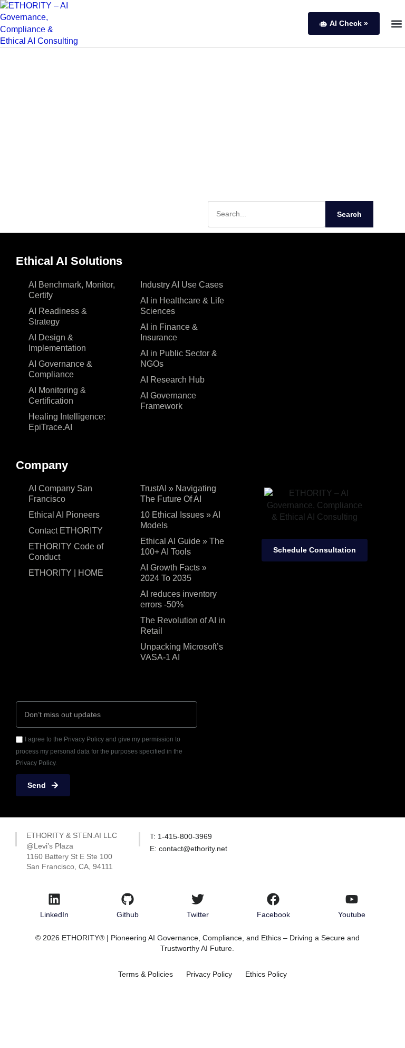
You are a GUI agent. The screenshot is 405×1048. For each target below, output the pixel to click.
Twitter (198, 914)
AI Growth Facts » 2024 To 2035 (173, 573)
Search (349, 214)
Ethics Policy (266, 974)
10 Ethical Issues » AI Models (180, 520)
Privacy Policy (209, 974)
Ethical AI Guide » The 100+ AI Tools (182, 546)
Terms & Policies (145, 974)
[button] (396, 23)
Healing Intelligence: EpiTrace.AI (66, 422)
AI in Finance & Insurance (169, 332)
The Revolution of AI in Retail (182, 625)
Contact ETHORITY (65, 530)
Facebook (273, 914)
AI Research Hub (172, 379)
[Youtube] (351, 899)
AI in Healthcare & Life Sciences (182, 306)
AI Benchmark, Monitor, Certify (71, 290)
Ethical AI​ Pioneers (64, 514)
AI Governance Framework (168, 401)
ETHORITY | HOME (65, 572)
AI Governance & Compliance (60, 369)
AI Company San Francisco (60, 493)
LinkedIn (54, 914)
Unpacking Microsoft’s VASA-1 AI (181, 652)
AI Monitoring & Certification (57, 395)
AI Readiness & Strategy (57, 316)
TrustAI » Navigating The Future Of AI (178, 493)
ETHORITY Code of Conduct (65, 551)
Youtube (351, 914)
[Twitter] (197, 899)
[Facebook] (273, 899)
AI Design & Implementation (57, 342)
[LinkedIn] (54, 899)
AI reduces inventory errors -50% (178, 599)
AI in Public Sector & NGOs (178, 358)
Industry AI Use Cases (181, 284)
